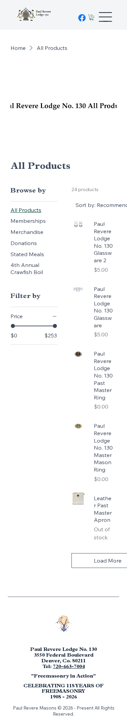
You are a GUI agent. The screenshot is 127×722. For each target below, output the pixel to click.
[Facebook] (82, 18)
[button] (91, 17)
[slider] (13, 326)
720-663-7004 (69, 667)
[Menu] (105, 17)
